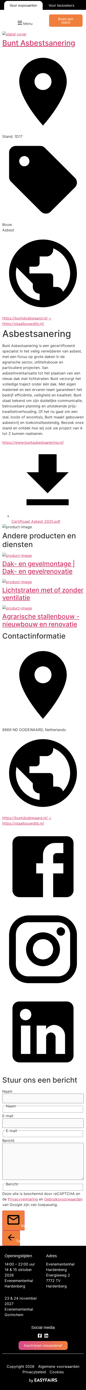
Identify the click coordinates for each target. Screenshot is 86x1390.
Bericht (8, 1140)
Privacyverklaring (23, 1199)
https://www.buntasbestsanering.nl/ (33, 442)
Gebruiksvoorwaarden (63, 1199)
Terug (18, 1241)
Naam (7, 1091)
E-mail (7, 1116)
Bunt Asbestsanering (38, 42)
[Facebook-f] (40, 1336)
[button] (24, 23)
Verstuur (23, 1225)
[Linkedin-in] (46, 1336)
